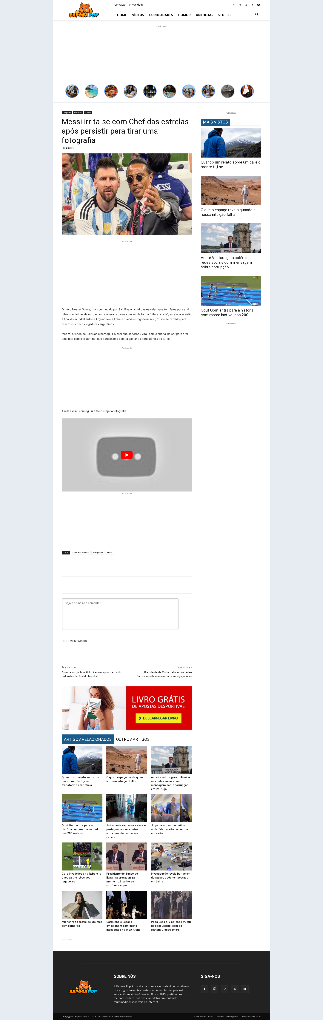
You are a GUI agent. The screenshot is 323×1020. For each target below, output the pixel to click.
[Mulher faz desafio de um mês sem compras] (82, 905)
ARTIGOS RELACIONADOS (88, 739)
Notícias (78, 112)
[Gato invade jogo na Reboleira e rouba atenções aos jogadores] (82, 856)
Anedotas (204, 15)
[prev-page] (64, 937)
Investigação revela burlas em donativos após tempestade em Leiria (170, 877)
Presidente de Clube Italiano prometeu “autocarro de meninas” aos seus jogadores (164, 674)
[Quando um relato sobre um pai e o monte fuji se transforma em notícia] (82, 760)
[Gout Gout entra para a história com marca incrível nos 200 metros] (82, 808)
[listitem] (72, 91)
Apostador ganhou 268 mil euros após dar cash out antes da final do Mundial (91, 674)
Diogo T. (70, 147)
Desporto (67, 112)
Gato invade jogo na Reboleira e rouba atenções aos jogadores (81, 877)
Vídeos (138, 15)
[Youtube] (258, 4)
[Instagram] (240, 4)
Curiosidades (161, 15)
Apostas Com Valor (251, 1016)
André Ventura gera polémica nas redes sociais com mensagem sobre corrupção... (229, 262)
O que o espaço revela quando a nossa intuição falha (228, 212)
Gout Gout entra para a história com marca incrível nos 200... (227, 312)
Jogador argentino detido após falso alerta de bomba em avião (169, 829)
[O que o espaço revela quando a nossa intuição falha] (126, 760)
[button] (256, 15)
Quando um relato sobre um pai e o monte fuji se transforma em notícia (80, 781)
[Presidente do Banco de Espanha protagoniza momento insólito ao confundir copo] (126, 856)
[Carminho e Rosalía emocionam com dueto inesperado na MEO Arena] (126, 905)
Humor (184, 15)
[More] (263, 568)
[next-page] (70, 937)
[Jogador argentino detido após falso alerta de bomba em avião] (171, 808)
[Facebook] (234, 4)
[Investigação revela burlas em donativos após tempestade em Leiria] (171, 856)
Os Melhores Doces (203, 1016)
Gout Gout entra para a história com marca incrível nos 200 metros (80, 829)
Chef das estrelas (81, 552)
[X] (252, 4)
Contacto (119, 4)
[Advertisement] (161, 54)
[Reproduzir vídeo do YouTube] (127, 454)
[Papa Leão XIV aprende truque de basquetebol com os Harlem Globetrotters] (171, 905)
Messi (109, 552)
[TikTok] (246, 4)
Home (122, 15)
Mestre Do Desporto (227, 1016)
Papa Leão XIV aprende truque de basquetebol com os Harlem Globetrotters (171, 925)
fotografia (98, 552)
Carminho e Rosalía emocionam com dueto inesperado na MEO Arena (123, 925)
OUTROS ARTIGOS (133, 739)
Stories (224, 15)
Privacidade (136, 4)
